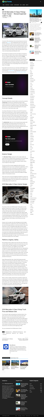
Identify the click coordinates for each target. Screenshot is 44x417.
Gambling (32, 117)
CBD (31, 86)
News (31, 172)
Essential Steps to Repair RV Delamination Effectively (15, 367)
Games (31, 118)
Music (31, 168)
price (17, 333)
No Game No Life (33, 173)
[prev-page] (2, 372)
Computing (32, 89)
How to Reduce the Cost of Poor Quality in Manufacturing (38, 34)
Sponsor (31, 191)
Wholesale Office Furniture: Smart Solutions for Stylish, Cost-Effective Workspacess (38, 40)
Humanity (32, 136)
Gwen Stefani (32, 122)
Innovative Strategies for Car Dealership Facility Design (23, 367)
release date (21, 333)
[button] (40, 1)
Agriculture (32, 65)
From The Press (33, 113)
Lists (31, 154)
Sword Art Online (33, 198)
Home (3, 4)
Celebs (31, 88)
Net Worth (32, 170)
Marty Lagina (32, 160)
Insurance (32, 139)
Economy (31, 101)
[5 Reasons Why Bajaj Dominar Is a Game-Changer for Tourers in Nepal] (6, 363)
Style (31, 196)
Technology (7, 4)
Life (31, 152)
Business (11, 4)
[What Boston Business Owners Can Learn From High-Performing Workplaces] (36, 13)
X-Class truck (4, 334)
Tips (31, 204)
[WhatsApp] (11, 20)
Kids (31, 146)
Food (31, 112)
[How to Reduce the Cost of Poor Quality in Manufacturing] (32, 33)
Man (31, 155)
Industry (31, 138)
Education (32, 102)
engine (25, 331)
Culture (31, 94)
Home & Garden (33, 131)
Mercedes (9, 42)
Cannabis (32, 81)
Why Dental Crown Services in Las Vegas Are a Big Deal (38, 52)
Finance (31, 110)
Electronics (32, 104)
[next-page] (4, 372)
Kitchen (31, 147)
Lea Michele (32, 151)
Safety (31, 185)
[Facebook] (3, 20)
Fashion (31, 109)
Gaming (23, 4)
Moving (31, 167)
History (31, 126)
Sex (30, 186)
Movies (31, 165)
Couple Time (32, 92)
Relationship (32, 181)
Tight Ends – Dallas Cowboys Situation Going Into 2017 (23, 339)
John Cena (32, 144)
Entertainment (16, 4)
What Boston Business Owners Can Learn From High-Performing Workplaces (36, 20)
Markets (31, 159)
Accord (31, 62)
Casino (31, 84)
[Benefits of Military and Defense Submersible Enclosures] (32, 46)
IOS (30, 143)
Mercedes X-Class (8, 333)
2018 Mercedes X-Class (21, 71)
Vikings (31, 209)
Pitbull (31, 178)
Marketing (32, 157)
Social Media (32, 188)
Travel (31, 206)
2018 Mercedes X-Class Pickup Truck (18, 331)
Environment (32, 107)
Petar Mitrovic (5, 17)
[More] (13, 20)
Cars (21, 4)
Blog (31, 76)
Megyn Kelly (32, 162)
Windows (32, 210)
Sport (31, 193)
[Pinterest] (8, 20)
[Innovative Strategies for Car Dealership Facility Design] (24, 363)
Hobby (31, 128)
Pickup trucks (14, 333)
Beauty (31, 73)
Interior (4, 333)
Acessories (32, 63)
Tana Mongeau (33, 199)
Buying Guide (32, 80)
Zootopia (31, 214)
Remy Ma (32, 183)
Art (30, 70)
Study (31, 194)
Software (31, 189)
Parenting (32, 175)
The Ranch (32, 202)
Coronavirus (32, 91)
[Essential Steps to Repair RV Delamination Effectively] (15, 363)
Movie (31, 164)
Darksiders (32, 97)
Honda (31, 133)
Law (31, 149)
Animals (31, 68)
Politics (31, 180)
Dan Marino (32, 96)
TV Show (31, 207)
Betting (31, 75)
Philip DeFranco (33, 177)
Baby (31, 71)
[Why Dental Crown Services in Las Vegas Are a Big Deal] (32, 52)
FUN (31, 115)
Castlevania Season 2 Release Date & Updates (7, 339)
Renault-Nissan (11, 70)
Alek (30, 22)
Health (27, 4)
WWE (31, 212)
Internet (31, 141)
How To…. (32, 134)
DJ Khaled (32, 99)
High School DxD (33, 125)
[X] (6, 20)
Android (31, 67)
